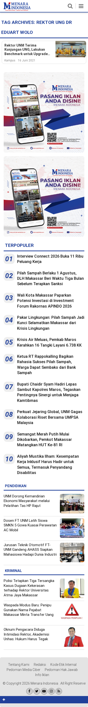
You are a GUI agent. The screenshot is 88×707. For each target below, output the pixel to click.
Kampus (9, 60)
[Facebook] (29, 691)
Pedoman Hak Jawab (61, 670)
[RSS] (58, 691)
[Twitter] (36, 691)
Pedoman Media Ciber (23, 670)
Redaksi (40, 665)
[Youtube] (44, 691)
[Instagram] (51, 691)
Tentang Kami (18, 665)
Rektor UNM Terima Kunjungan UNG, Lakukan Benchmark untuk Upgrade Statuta (26, 49)
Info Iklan (42, 675)
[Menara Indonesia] (17, 10)
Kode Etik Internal (63, 665)
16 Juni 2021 (26, 60)
